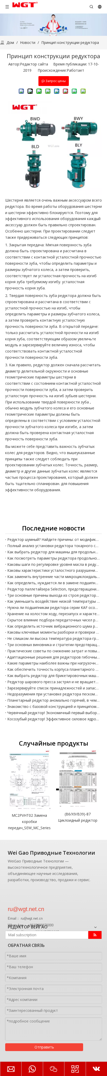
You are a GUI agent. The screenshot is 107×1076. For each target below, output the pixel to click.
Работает (75, 70)
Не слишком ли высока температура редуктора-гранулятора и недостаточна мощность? (53, 638)
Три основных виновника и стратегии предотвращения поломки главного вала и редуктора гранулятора (53, 644)
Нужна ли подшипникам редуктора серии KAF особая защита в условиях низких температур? (53, 607)
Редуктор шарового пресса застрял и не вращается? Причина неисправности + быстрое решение (53, 681)
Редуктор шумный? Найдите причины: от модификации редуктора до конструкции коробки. (53, 539)
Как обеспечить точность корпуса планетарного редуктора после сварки (53, 669)
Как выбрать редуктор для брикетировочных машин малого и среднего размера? (53, 675)
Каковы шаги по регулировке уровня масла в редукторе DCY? (53, 564)
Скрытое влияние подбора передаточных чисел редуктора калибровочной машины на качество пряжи (53, 619)
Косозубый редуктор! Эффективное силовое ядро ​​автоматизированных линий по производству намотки (53, 718)
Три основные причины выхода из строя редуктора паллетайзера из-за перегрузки (53, 595)
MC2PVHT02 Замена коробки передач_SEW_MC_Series (29, 821)
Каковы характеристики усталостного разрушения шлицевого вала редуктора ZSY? (53, 570)
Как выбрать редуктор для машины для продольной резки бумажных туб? (53, 551)
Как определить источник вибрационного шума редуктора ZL (53, 626)
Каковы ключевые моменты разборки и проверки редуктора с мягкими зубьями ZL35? (53, 632)
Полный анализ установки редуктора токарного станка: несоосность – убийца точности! (53, 545)
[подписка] (95, 935)
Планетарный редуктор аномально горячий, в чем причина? (53, 700)
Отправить (44, 1047)
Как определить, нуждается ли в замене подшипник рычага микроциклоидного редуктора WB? (53, 582)
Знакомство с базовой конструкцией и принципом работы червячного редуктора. (53, 706)
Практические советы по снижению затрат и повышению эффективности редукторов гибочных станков (53, 650)
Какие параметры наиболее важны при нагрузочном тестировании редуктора (53, 663)
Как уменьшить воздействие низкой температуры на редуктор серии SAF (53, 601)
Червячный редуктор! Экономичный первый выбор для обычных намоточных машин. (53, 712)
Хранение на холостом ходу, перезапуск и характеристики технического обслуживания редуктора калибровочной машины (53, 613)
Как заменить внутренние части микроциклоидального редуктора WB (53, 576)
